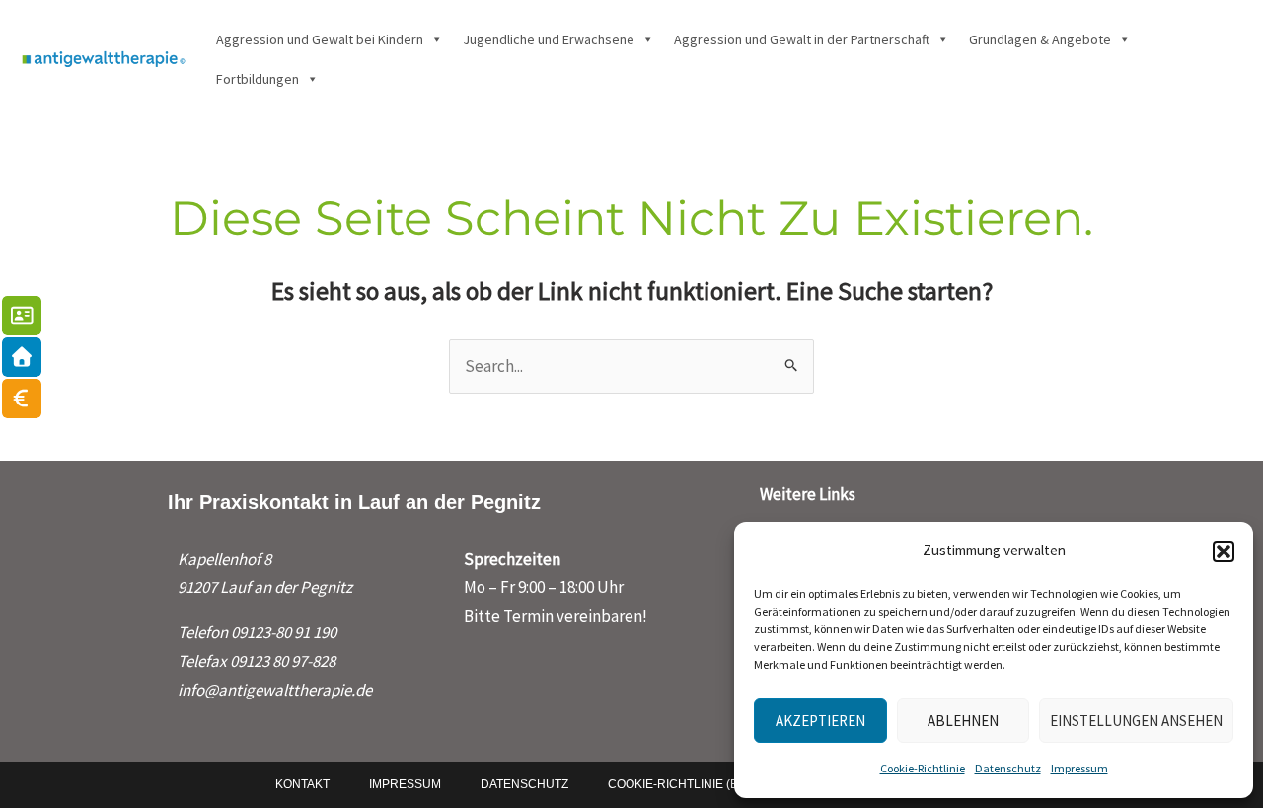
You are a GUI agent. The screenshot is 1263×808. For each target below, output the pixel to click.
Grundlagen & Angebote (1040, 39)
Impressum (1079, 768)
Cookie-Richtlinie (922, 768)
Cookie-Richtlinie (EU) (679, 784)
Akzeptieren (820, 720)
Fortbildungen (257, 79)
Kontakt (302, 784)
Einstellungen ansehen (1136, 720)
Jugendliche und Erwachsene (548, 39)
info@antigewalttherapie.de (275, 689)
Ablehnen (963, 720)
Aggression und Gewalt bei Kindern (319, 39)
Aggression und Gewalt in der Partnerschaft (801, 39)
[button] (1223, 551)
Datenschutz (1008, 768)
